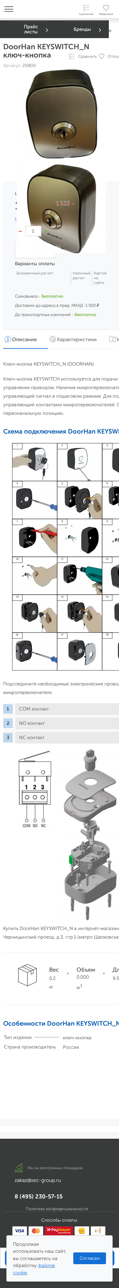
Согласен (90, 1258)
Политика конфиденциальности (57, 1208)
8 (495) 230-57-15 (39, 1196)
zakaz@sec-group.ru (38, 1180)
